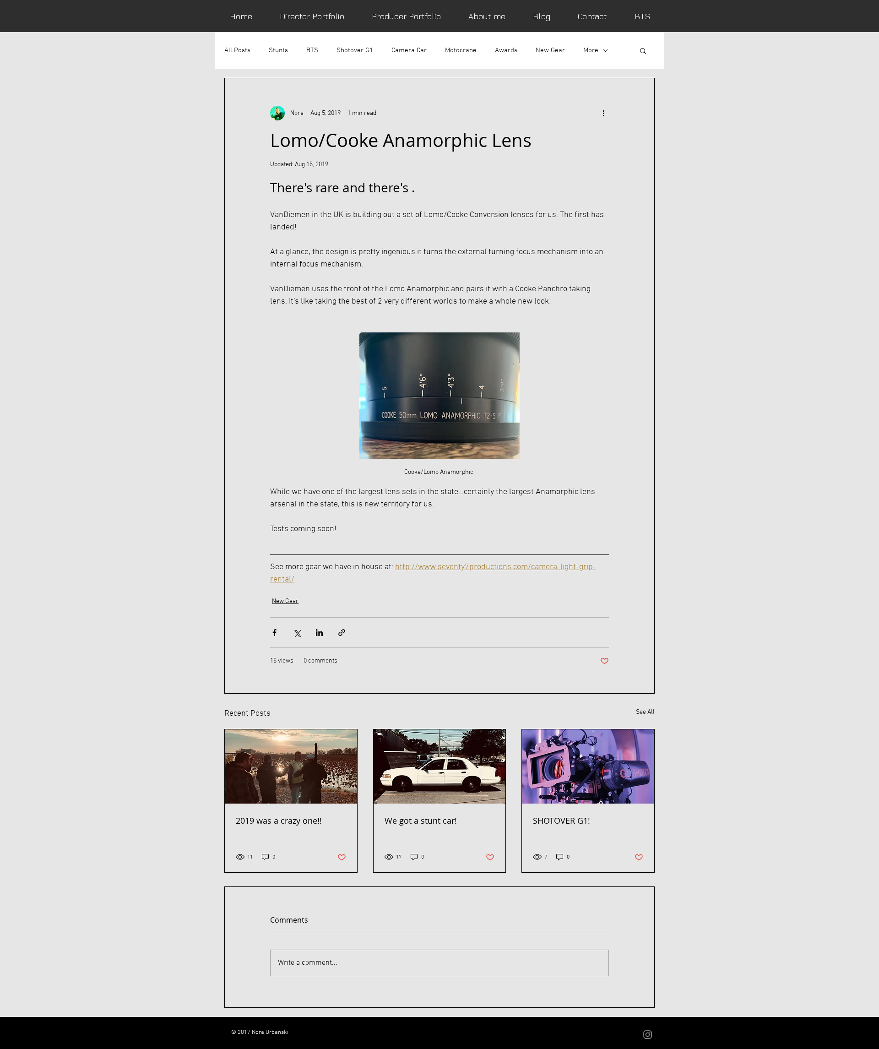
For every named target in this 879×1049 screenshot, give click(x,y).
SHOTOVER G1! (561, 820)
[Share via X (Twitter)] (297, 632)
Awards (506, 50)
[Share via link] (341, 632)
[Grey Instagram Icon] (647, 1034)
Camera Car (409, 50)
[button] (643, 50)
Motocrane (461, 50)
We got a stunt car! (421, 820)
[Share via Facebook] (274, 632)
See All (645, 712)
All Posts (237, 50)
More (590, 50)
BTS (312, 50)
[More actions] (603, 113)
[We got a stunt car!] (440, 766)
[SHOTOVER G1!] (588, 766)
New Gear (550, 50)
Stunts (278, 50)
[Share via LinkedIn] (319, 632)
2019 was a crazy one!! (279, 820)
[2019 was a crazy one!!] (291, 766)
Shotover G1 (354, 50)
